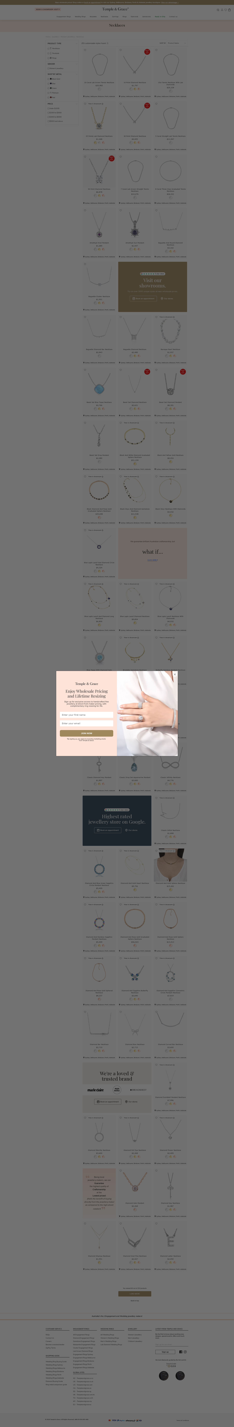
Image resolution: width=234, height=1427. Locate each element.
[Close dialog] (175, 674)
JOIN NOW (86, 733)
